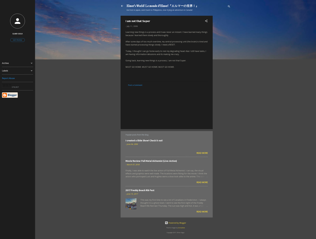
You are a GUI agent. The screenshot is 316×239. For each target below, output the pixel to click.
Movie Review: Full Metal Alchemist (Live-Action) (151, 161)
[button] (206, 21)
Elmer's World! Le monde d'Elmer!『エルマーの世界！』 (163, 6)
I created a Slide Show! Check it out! (144, 140)
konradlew (181, 228)
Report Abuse (8, 78)
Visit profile (17, 40)
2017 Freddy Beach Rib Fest (140, 190)
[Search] (228, 7)
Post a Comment (135, 85)
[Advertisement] (222, 53)
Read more (202, 153)
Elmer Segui (18, 34)
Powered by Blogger (177, 223)
